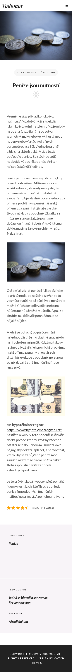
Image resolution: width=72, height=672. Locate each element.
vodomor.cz (28, 72)
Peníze (13, 543)
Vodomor (12, 5)
